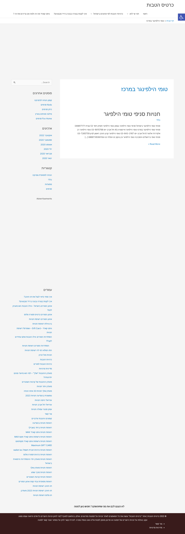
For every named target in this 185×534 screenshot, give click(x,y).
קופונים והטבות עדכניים (42, 418)
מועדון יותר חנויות (44, 386)
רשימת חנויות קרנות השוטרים (39, 477)
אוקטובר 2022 (45, 135)
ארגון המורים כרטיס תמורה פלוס (38, 314)
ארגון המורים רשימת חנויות (40, 319)
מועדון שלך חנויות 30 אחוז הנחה (38, 391)
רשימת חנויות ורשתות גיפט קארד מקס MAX (33, 436)
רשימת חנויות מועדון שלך (41, 467)
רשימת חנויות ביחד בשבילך (40, 427)
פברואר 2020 (46, 153)
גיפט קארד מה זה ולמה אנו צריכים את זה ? (31, 13)
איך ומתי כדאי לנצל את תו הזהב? (38, 296)
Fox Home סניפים (44, 118)
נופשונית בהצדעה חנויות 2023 (38, 395)
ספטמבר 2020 (45, 140)
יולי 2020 (48, 149)
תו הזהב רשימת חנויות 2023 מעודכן (36, 490)
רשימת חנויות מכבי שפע (41, 472)
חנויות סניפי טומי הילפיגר (132, 114)
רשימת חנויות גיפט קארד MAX (39, 432)
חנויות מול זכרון (45, 355)
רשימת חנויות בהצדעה (42, 423)
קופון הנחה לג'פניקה (43, 100)
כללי (158, 120)
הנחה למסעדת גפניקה (42, 175)
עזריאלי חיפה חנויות (43, 400)
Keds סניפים (46, 104)
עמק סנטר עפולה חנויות (41, 409)
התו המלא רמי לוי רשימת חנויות (38, 350)
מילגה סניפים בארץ (43, 114)
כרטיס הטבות (160, 5)
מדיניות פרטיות (45, 368)
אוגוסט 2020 (46, 144)
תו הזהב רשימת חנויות (42, 486)
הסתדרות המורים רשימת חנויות (35, 345)
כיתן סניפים (47, 109)
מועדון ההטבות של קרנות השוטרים (37, 382)
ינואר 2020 (47, 158)
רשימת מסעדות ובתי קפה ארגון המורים (35, 481)
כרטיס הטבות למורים (43, 364)
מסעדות (48, 184)
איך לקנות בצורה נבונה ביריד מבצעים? (70, 13)
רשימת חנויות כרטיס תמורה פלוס (37, 454)
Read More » (154, 143)
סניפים (49, 189)
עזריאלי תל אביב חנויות (42, 404)
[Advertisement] (92, 51)
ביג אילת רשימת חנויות (42, 323)
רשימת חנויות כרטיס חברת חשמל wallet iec (32, 450)
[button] (181, 17)
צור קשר (48, 414)
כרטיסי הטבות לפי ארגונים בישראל (108, 13)
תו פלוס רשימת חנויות (42, 495)
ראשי (145, 13)
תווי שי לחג (134, 13)
